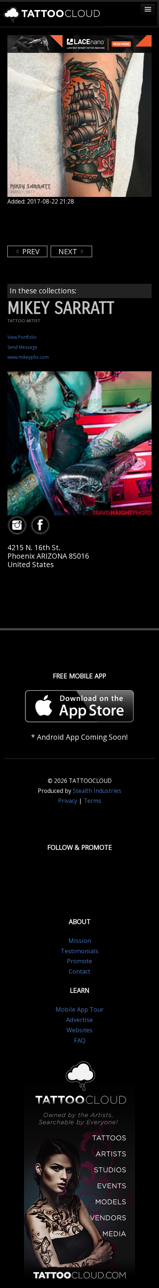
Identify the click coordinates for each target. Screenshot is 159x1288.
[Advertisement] (66, 225)
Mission (79, 941)
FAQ (79, 1040)
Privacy (67, 801)
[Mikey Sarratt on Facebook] (41, 525)
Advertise (79, 1020)
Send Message (22, 347)
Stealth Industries (97, 791)
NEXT (68, 251)
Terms (92, 801)
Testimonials (79, 951)
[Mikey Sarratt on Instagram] (18, 525)
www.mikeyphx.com (28, 357)
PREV (30, 251)
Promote (79, 961)
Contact (79, 971)
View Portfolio (22, 337)
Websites (79, 1030)
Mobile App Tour (79, 1009)
